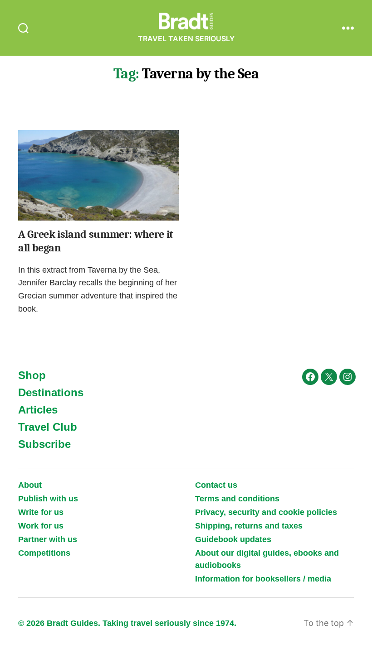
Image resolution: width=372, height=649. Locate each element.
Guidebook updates (233, 539)
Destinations (50, 392)
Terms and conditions (237, 498)
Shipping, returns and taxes (249, 525)
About (30, 485)
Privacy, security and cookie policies (266, 512)
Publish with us (48, 498)
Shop (32, 375)
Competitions (44, 553)
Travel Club (47, 427)
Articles (38, 410)
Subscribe (44, 444)
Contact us (216, 485)
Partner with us (47, 539)
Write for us (41, 512)
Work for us (41, 525)
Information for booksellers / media (263, 578)
